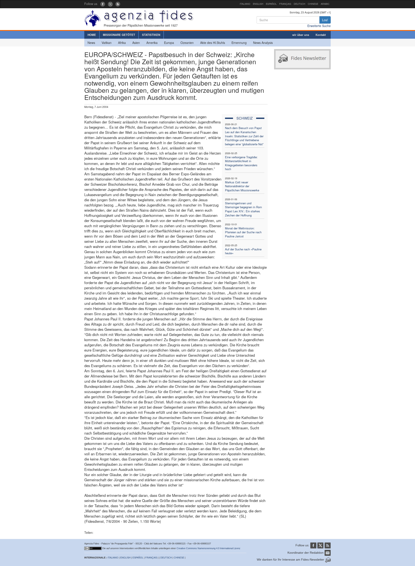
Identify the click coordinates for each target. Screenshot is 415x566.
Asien (136, 42)
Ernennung (239, 42)
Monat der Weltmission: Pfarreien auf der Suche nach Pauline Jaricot (243, 232)
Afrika (122, 42)
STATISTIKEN (151, 35)
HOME (92, 35)
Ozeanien (187, 42)
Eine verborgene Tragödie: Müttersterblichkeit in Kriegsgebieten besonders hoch (241, 163)
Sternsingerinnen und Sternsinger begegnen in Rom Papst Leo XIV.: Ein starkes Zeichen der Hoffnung (243, 209)
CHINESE (313, 3)
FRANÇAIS (285, 3)
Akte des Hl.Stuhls (212, 42)
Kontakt (321, 35)
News (91, 42)
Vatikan (107, 42)
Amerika (152, 42)
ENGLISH (258, 3)
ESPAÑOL (271, 3)
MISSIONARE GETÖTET (119, 35)
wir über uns (300, 35)
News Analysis (263, 42)
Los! (325, 20)
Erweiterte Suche (319, 26)
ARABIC (325, 3)
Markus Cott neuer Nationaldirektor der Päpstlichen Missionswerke (242, 186)
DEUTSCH (299, 3)
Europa (169, 42)
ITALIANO (245, 3)
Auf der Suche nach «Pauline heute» (243, 251)
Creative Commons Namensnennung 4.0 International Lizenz (208, 548)
